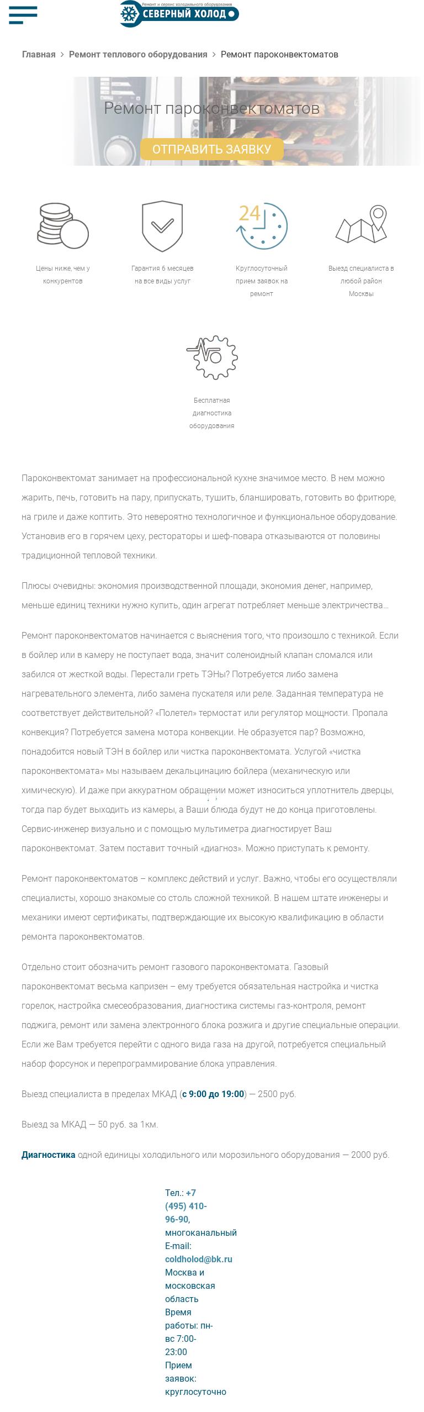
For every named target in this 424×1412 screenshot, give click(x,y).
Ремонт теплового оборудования (138, 54)
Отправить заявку (212, 149)
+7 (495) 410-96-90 (186, 1206)
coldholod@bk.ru (198, 1259)
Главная (39, 54)
